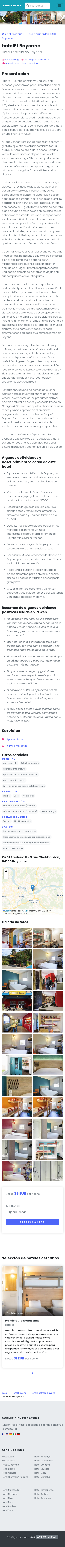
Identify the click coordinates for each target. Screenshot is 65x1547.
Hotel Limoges (42, 1464)
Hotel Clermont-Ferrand (15, 1477)
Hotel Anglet (8, 1460)
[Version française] (3, 1436)
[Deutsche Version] (18, 1436)
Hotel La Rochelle (43, 1460)
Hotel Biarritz (8, 1468)
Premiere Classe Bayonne (22, 1320)
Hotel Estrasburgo (44, 1490)
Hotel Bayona (19, 1393)
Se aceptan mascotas (37, 59)
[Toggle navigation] (59, 5)
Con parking (12, 59)
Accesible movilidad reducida (21, 63)
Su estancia (13, 1206)
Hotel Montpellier (11, 1490)
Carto (25, 910)
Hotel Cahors (9, 1472)
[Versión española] (10, 1436)
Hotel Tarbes (41, 1494)
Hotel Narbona (10, 1494)
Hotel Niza (7, 1498)
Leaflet (8, 910)
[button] (32, 22)
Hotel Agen (8, 1456)
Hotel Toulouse (42, 1498)
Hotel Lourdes (41, 1468)
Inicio (5, 1393)
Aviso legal (47, 1537)
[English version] (7, 1436)
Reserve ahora (32, 1222)
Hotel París (7, 1502)
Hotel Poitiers (9, 1506)
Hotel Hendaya (42, 1456)
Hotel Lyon (40, 1472)
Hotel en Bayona (12, 5)
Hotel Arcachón (10, 1464)
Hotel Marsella (42, 1477)
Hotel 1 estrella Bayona (43, 1393)
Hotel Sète (7, 1510)
